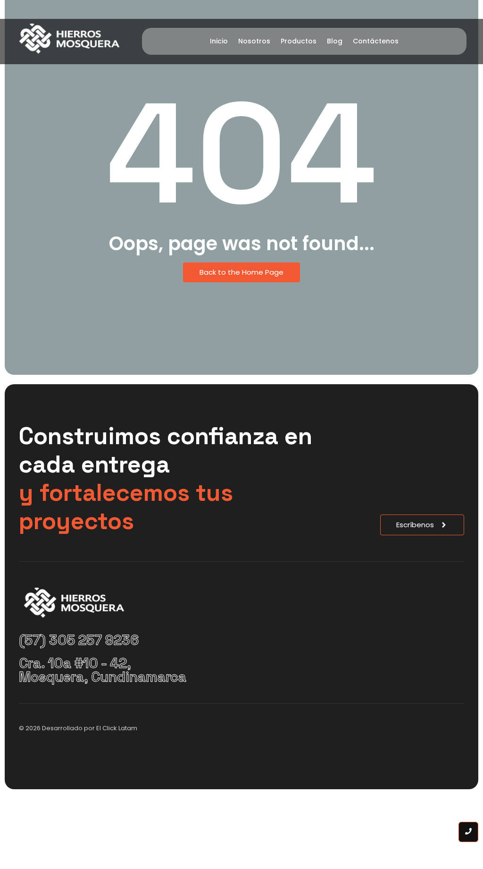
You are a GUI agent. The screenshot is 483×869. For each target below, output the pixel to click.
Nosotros (254, 41)
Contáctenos (376, 41)
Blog (334, 41)
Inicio (219, 41)
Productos (298, 41)
